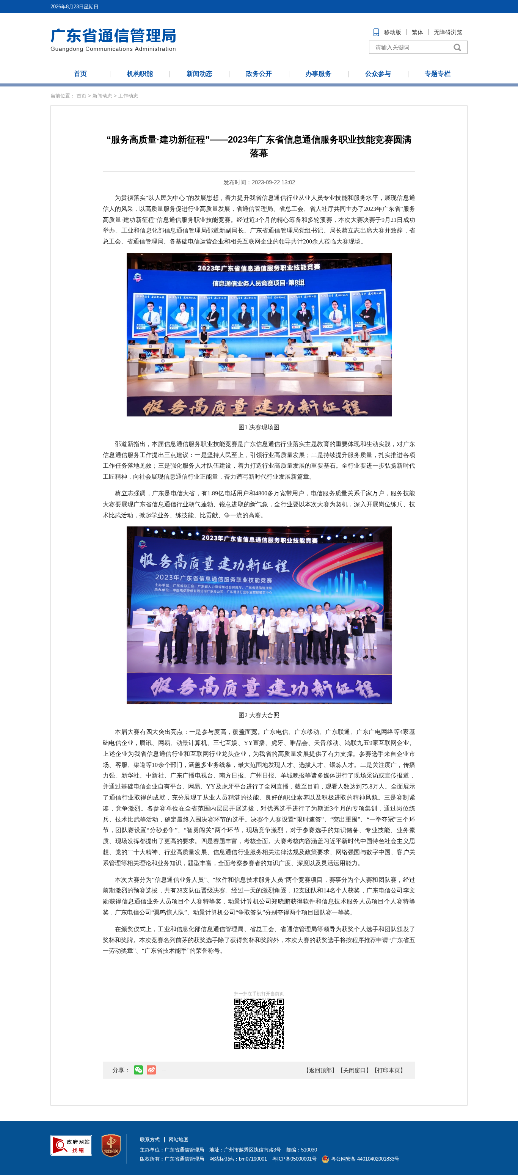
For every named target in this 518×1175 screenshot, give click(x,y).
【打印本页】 (389, 1070)
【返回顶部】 (320, 1070)
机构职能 (140, 73)
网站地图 (178, 1139)
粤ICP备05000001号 (294, 1159)
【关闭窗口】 (354, 1070)
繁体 (417, 32)
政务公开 (259, 73)
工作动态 (128, 96)
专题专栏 (438, 73)
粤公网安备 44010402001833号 (365, 1159)
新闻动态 (199, 73)
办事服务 (318, 73)
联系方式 (150, 1139)
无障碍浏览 (448, 32)
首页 (80, 73)
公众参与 (378, 73)
